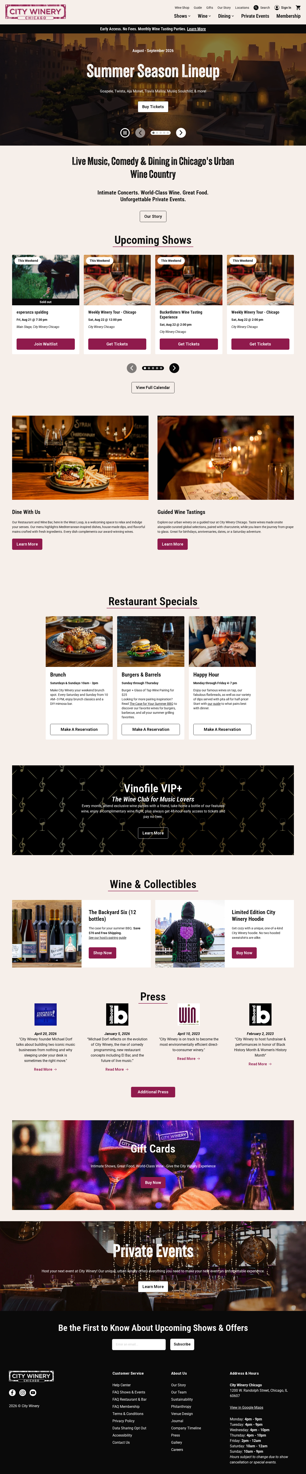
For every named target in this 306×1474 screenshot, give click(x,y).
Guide (198, 7)
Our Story (224, 7)
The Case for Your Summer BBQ (151, 703)
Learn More (196, 28)
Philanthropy (181, 1406)
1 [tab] (153, 133)
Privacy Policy (123, 1421)
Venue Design (182, 1414)
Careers (177, 1450)
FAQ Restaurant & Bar (129, 1399)
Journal (177, 1421)
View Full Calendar (153, 387)
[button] (182, 16)
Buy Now (244, 952)
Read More (43, 1069)
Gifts (209, 7)
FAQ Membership (126, 1406)
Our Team (179, 1392)
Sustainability (182, 1399)
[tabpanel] (153, 89)
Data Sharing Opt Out (129, 1428)
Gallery (176, 1442)
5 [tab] (168, 133)
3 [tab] (160, 133)
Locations (242, 7)
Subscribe (182, 1344)
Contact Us (121, 1442)
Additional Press (153, 1092)
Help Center (121, 1385)
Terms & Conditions (127, 1414)
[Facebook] (12, 1392)
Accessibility (122, 1435)
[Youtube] (33, 1392)
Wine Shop (182, 7)
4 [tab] (164, 133)
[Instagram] (22, 1392)
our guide (214, 703)
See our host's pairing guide (107, 937)
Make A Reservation (79, 729)
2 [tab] (157, 133)
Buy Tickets (153, 106)
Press (175, 1435)
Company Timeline (186, 1428)
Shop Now (102, 952)
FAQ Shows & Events (128, 1392)
